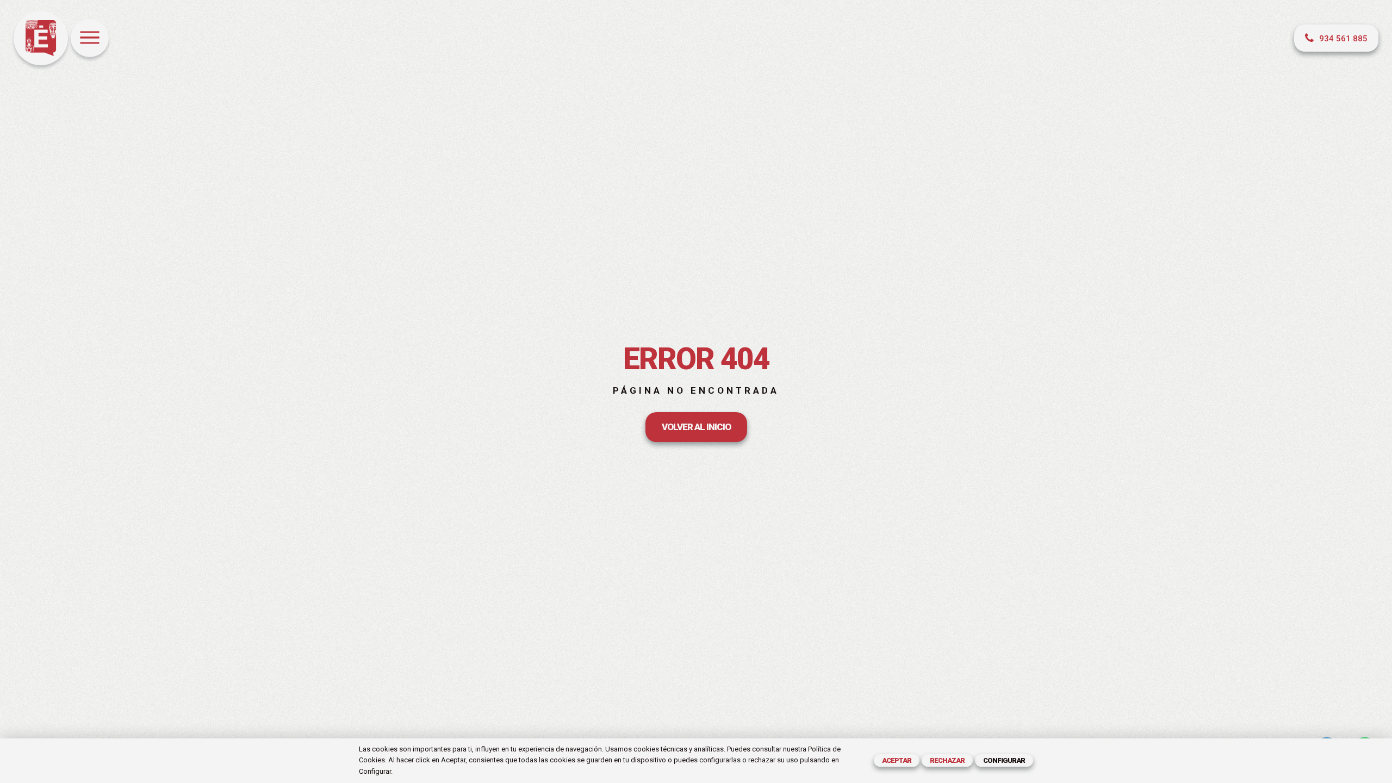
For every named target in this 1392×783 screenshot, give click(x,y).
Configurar (1004, 760)
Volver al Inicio (696, 426)
